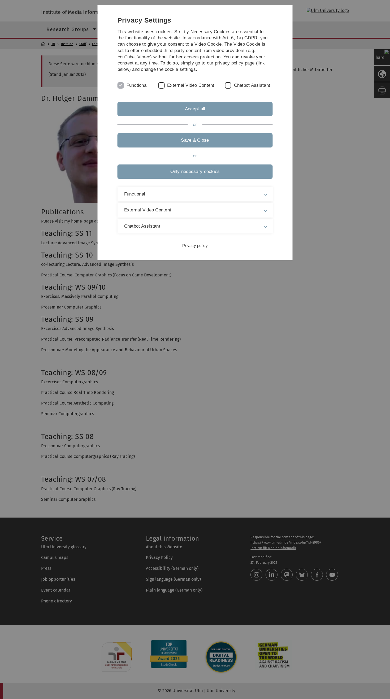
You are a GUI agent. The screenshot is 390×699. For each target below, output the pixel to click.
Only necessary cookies (195, 171)
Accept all (195, 108)
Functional (137, 85)
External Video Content (190, 85)
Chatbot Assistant (252, 85)
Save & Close (195, 140)
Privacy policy (195, 245)
